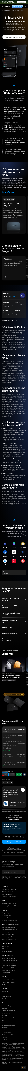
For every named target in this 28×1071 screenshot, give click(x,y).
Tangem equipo (5, 673)
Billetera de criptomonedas (8, 680)
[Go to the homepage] (6, 6)
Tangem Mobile (6, 915)
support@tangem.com (8, 866)
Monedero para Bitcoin (8, 927)
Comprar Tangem (17, 6)
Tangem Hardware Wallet (9, 920)
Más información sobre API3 (9, 320)
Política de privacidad (8, 982)
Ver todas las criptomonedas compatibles (11, 572)
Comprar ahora (21, 2)
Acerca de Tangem (7, 1005)
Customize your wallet (8, 1017)
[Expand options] (23, 1067)
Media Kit (4, 1030)
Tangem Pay (5, 912)
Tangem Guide (6, 1032)
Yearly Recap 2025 (7, 1034)
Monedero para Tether (8, 936)
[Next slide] (24, 774)
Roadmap (5, 1027)
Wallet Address (6, 996)
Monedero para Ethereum (9, 929)
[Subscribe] (22, 872)
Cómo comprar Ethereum (9, 960)
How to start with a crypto (9, 889)
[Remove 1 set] (3, 782)
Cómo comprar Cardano (9, 965)
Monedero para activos (9, 939)
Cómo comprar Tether (8, 970)
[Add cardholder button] (23, 790)
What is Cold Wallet (7, 891)
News (3, 1022)
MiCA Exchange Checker (9, 903)
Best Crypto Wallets (8, 894)
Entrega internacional (8, 1010)
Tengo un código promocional (19, 811)
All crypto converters (8, 951)
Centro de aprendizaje (8, 1025)
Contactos (5, 1039)
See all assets (6, 972)
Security (4, 1008)
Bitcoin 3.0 (5, 991)
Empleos (4, 1037)
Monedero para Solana (8, 932)
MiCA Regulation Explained (10, 905)
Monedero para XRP (8, 934)
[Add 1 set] (11, 782)
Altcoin (4, 993)
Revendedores (6, 1013)
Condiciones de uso (8, 979)
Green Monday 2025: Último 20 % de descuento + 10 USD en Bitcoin (13, 676)
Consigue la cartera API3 (14, 37)
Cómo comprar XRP (8, 967)
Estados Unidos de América (14, 817)
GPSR (3, 984)
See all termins (6, 998)
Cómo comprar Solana (8, 963)
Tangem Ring (6, 917)
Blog (3, 1020)
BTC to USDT (5, 946)
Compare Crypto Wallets (9, 896)
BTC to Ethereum (7, 948)
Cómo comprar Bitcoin (8, 958)
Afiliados (4, 1015)
